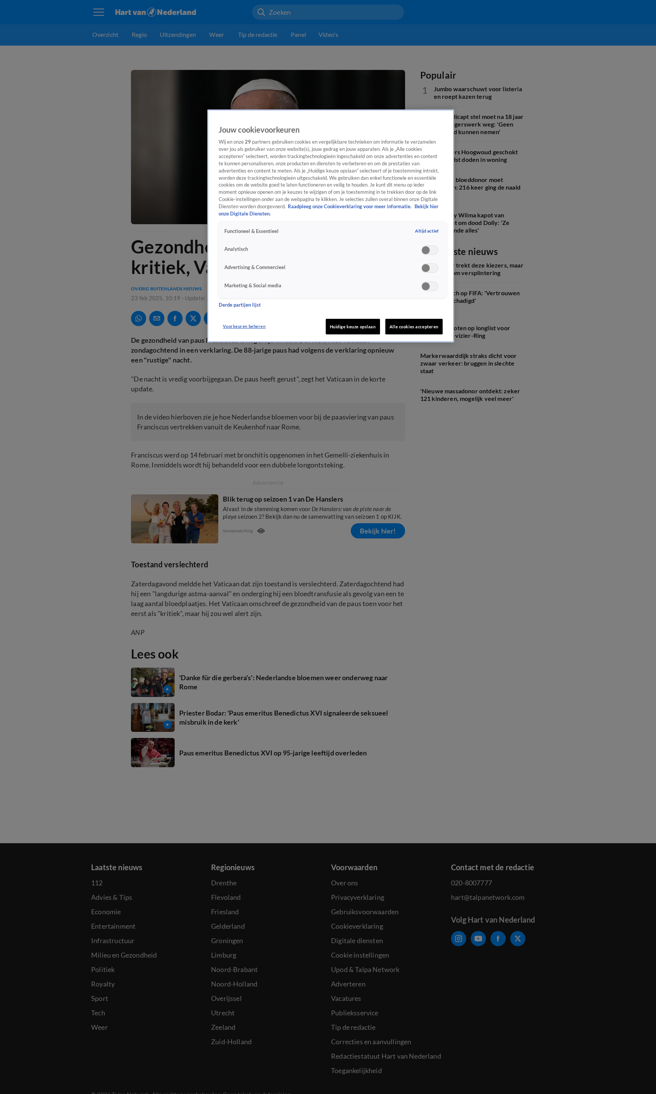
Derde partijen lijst (240, 305)
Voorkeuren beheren (244, 326)
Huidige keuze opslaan (353, 326)
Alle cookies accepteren (414, 326)
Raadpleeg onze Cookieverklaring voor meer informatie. (350, 206)
